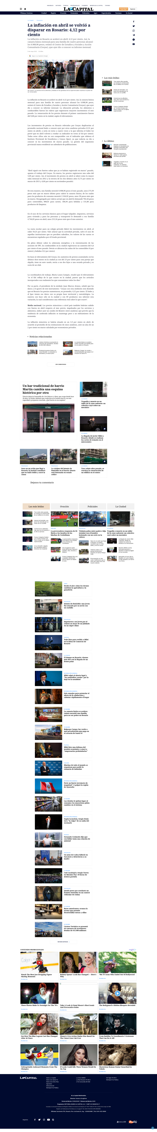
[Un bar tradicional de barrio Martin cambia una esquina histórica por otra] (48, 413)
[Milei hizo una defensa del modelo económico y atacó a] (63, 750)
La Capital (30, 20)
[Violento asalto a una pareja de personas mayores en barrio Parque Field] (92, 552)
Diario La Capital (51, 1078)
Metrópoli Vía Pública (52, 1087)
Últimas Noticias (26, 13)
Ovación (63, 13)
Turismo (107, 5)
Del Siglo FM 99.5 (111, 1078)
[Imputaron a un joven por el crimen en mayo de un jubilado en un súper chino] (63, 624)
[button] (21, 9)
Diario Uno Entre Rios (52, 1081)
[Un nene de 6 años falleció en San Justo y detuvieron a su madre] (63, 857)
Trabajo (65, 5)
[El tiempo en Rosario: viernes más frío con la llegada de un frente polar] (63, 660)
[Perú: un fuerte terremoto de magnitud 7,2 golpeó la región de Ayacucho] (63, 786)
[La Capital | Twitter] (39, 1120)
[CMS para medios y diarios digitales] (121, 1122)
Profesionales (75, 5)
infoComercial (50, 1085)
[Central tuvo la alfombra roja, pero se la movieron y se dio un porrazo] (115, 100)
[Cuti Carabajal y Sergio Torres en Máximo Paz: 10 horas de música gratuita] (63, 875)
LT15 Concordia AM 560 (83, 1081)
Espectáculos (106, 13)
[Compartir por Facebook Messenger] (133, 39)
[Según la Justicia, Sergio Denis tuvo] (63, 821)
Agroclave (49, 1083)
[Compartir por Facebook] (133, 21)
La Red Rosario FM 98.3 (83, 1080)
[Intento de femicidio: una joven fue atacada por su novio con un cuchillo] (115, 91)
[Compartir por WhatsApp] (133, 30)
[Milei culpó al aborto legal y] (63, 678)
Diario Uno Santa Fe (52, 1080)
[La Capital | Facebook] (35, 1120)
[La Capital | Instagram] (44, 1120)
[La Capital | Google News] (53, 1120)
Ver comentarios (60, 364)
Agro (95, 13)
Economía (74, 13)
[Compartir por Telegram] (133, 35)
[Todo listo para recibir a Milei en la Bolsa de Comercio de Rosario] (63, 642)
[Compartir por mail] (133, 44)
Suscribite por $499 (123, 9)
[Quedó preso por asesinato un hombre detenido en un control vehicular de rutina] (63, 893)
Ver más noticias (63, 941)
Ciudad (44, 13)
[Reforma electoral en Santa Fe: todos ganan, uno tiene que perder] (115, 155)
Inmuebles (50, 5)
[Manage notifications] (152, 1128)
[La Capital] (78, 9)
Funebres (85, 5)
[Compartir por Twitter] (133, 26)
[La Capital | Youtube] (48, 1120)
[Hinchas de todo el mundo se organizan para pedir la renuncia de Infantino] (63, 768)
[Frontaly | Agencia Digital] (131, 1122)
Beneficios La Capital (96, 5)
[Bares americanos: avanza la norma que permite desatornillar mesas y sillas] (63, 911)
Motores (58, 5)
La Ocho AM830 (80, 1078)
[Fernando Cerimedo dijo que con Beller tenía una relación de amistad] (63, 839)
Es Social (129, 13)
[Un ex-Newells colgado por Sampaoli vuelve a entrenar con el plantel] (36, 548)
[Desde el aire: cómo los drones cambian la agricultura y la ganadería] (63, 588)
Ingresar (132, 9)
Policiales (85, 13)
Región (53, 13)
